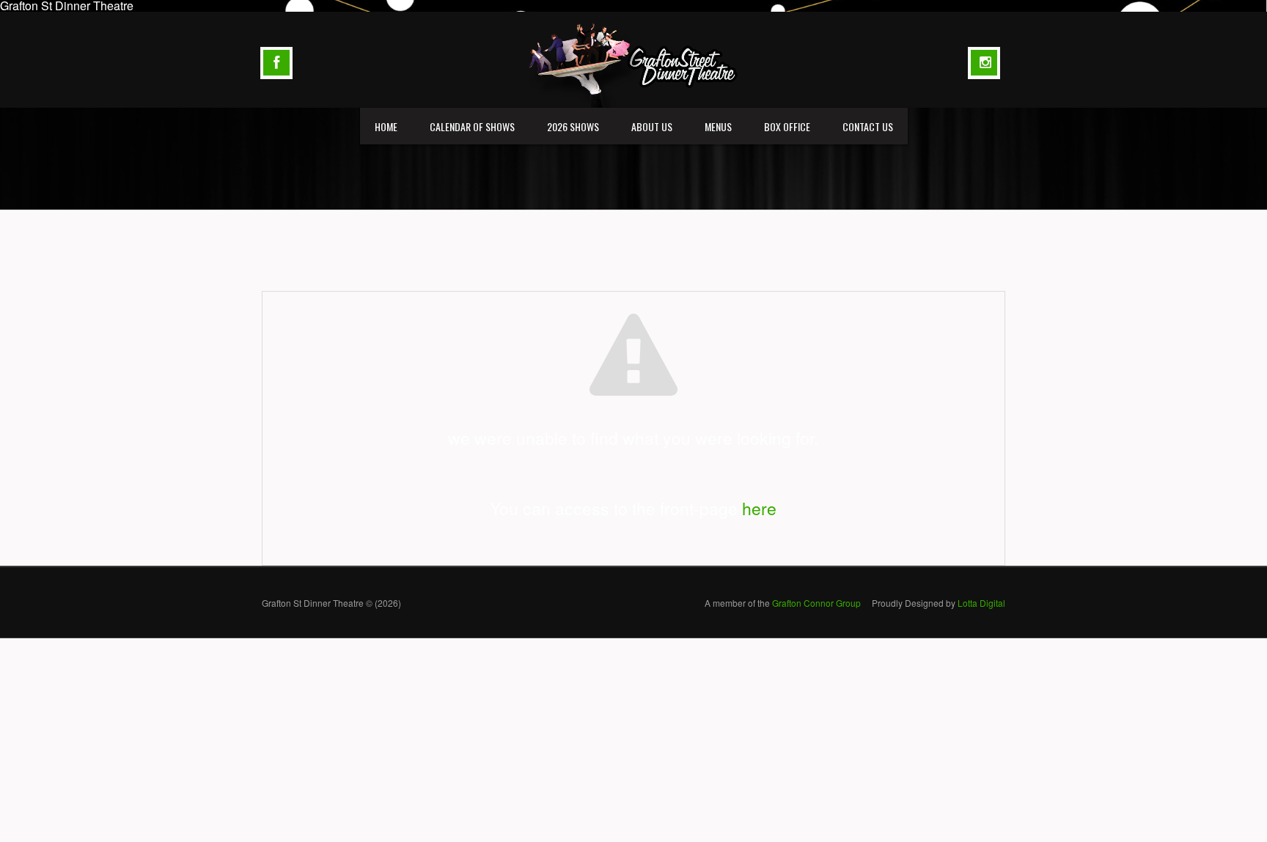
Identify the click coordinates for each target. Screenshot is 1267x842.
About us (651, 126)
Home (386, 126)
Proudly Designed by (938, 603)
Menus (718, 126)
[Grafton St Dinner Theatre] (633, 58)
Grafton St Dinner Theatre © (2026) (331, 603)
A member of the (783, 603)
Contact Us (867, 126)
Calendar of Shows (472, 126)
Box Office (787, 126)
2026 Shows (573, 126)
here (759, 508)
